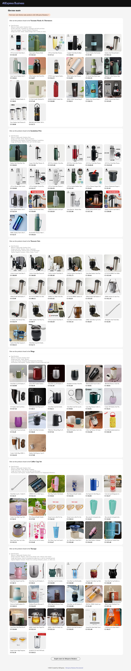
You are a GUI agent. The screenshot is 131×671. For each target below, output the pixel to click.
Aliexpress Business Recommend (74, 668)
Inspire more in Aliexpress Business (65, 659)
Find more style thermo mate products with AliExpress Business (28, 15)
